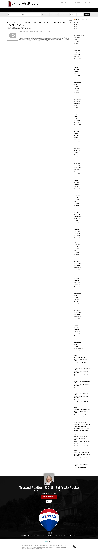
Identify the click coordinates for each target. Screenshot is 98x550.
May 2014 (76, 325)
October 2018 (77, 214)
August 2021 (77, 150)
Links (71, 10)
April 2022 (76, 135)
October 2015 (77, 291)
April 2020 (76, 182)
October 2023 (77, 101)
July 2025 (76, 63)
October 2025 (77, 56)
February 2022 (77, 139)
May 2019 (76, 201)
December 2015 (77, 286)
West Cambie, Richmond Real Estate (82, 457)
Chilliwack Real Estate (78, 391)
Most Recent (77, 37)
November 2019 (77, 190)
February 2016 (77, 282)
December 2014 (77, 310)
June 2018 (76, 222)
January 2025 (77, 75)
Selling (40, 10)
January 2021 (77, 163)
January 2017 (77, 259)
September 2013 (77, 342)
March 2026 (76, 48)
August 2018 (77, 218)
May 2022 (76, 133)
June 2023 (76, 109)
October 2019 (77, 193)
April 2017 (76, 252)
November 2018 (77, 212)
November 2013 (77, 337)
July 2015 (76, 297)
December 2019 (77, 188)
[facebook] (47, 501)
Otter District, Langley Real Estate (81, 428)
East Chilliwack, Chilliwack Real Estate (82, 403)
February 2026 (77, 50)
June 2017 (76, 248)
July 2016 (76, 271)
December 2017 (77, 235)
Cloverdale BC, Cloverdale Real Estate (82, 401)
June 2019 (76, 199)
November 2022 (77, 120)
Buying (31, 10)
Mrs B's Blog (76, 26)
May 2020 (76, 180)
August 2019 (77, 195)
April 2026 (76, 45)
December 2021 (77, 144)
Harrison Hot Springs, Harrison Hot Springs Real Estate (81, 417)
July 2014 (76, 320)
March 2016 (76, 280)
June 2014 (76, 323)
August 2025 (77, 60)
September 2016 (77, 267)
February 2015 (77, 306)
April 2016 (76, 278)
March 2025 (76, 71)
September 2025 (77, 58)
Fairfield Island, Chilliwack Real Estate (82, 409)
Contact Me (82, 10)
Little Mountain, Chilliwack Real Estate (82, 424)
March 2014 (76, 329)
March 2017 (76, 254)
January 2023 (77, 118)
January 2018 (77, 233)
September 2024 (77, 82)
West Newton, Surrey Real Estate (81, 459)
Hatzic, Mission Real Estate (80, 420)
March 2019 (76, 205)
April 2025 (76, 69)
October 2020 (77, 169)
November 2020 (77, 167)
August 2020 (77, 173)
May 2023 (76, 112)
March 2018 (76, 229)
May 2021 (76, 154)
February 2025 (77, 73)
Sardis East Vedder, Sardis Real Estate (82, 441)
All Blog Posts (77, 24)
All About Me (52, 10)
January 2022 (77, 141)
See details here (22, 33)
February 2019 (77, 207)
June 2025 (76, 65)
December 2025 (77, 54)
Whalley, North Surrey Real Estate (81, 462)
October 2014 (77, 314)
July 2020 (76, 175)
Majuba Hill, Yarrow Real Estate (80, 426)
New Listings (77, 28)
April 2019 (76, 203)
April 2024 (76, 90)
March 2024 (76, 92)
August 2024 (77, 84)
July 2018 (76, 220)
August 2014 (77, 318)
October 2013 (77, 340)
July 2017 (76, 246)
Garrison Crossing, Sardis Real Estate (82, 414)
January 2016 (77, 284)
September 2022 (77, 124)
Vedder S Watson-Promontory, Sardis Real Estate (21, 28)
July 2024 (76, 86)
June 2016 (76, 274)
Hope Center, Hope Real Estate (80, 422)
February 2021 (77, 161)
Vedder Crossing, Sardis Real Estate (81, 452)
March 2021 (76, 158)
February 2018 (77, 231)
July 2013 (76, 346)
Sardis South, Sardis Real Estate (81, 443)
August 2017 (77, 244)
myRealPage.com (49, 542)
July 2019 (76, 197)
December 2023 (77, 99)
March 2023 (76, 116)
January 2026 (77, 52)
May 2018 (76, 225)
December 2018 (77, 210)
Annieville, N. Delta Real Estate (80, 362)
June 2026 (76, 41)
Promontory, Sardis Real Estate (80, 436)
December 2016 (77, 261)
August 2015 (77, 295)
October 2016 (77, 265)
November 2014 (77, 312)
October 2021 (77, 148)
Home (9, 10)
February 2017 (77, 256)
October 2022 (77, 122)
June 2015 (76, 299)
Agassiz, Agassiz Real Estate (80, 357)
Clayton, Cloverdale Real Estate (80, 399)
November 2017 (77, 237)
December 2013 (77, 335)
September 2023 (77, 103)
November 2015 (77, 288)
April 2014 (76, 327)
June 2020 (76, 178)
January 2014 (77, 333)
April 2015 (76, 303)
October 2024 (77, 80)
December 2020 (77, 165)
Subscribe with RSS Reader (81, 19)
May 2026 (76, 43)
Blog (62, 10)
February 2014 (77, 331)
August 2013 (77, 344)
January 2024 (77, 97)
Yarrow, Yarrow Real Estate (80, 467)
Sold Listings (77, 33)
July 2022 (76, 129)
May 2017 (76, 250)
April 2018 (76, 227)
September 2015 (77, 293)
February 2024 (77, 95)
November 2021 (77, 146)
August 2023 (77, 105)
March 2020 (76, 184)
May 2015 (76, 301)
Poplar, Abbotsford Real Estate (80, 434)
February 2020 (77, 186)
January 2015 (77, 308)
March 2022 (76, 137)
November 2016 (77, 263)
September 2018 (77, 216)
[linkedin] (50, 501)
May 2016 (76, 276)
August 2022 (77, 126)
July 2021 (76, 152)
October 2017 (77, 239)
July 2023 (76, 107)
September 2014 (77, 316)
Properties (20, 10)
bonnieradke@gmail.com (80, 2)
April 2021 (76, 156)
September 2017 (77, 242)
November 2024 (77, 77)
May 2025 (76, 67)
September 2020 (77, 171)
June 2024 (76, 88)
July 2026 (76, 39)
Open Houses (77, 30)
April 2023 (76, 114)
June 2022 (76, 131)
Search (87, 14)
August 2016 (77, 269)
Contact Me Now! (49, 497)
